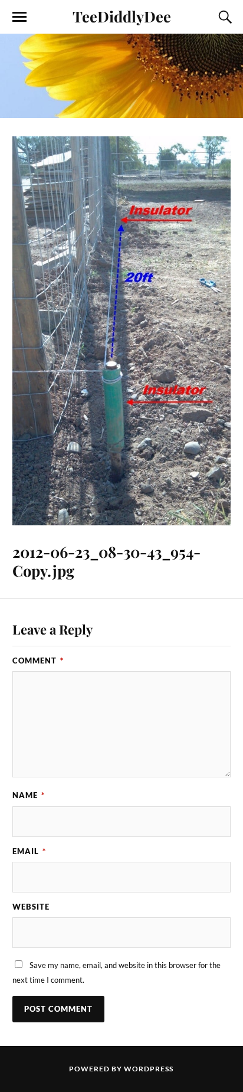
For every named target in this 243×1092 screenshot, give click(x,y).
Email (29, 851)
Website (31, 906)
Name (28, 795)
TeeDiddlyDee (122, 16)
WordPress (148, 1068)
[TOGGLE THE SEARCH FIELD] (223, 17)
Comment (38, 660)
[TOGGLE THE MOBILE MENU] (19, 17)
